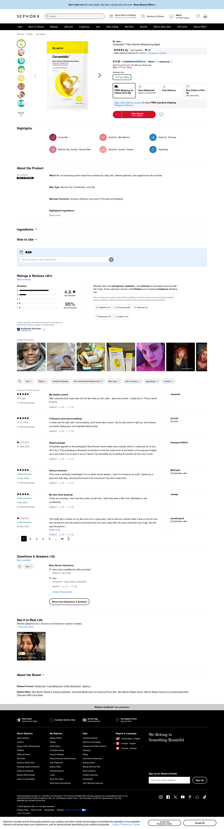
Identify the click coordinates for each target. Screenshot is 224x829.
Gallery (53, 742)
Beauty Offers (55, 766)
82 (62, 538)
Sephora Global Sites (26, 762)
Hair (98, 26)
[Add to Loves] (161, 114)
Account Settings (57, 754)
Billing (85, 754)
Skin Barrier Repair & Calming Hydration (51, 691)
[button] (110, 824)
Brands (143, 26)
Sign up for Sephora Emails (163, 773)
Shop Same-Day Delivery (60, 783)
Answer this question (62, 591)
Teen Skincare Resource (93, 783)
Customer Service (90, 738)
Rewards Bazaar (57, 770)
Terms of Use (36, 809)
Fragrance (84, 26)
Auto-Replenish (56, 762)
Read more (54, 529)
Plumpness (153, 53)
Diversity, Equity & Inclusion (28, 766)
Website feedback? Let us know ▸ (112, 707)
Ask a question (137, 50)
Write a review (24, 279)
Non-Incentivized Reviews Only (87, 381)
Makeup (54, 26)
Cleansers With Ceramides (30, 695)
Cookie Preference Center (126, 824)
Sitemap (60, 809)
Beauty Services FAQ (91, 766)
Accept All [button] (200, 822)
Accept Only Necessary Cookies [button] (164, 823)
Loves (52, 774)
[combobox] (74, 16)
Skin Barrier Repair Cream (130, 691)
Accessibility (88, 779)
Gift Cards (182, 26)
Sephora (86, 686)
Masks (29, 34)
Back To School (36, 26)
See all (21, 113)
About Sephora (23, 738)
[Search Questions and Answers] (19, 566)
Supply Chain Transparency (28, 746)
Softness (162, 53)
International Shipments (92, 758)
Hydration (143, 53)
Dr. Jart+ (117, 41)
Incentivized (66, 368)
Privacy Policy (22, 809)
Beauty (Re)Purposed (26, 774)
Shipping (86, 750)
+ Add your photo (25, 627)
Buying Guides (89, 762)
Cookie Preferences (73, 810)
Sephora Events (23, 754)
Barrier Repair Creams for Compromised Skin (166, 691)
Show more (54, 215)
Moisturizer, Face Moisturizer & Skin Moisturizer (58, 686)
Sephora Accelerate (25, 770)
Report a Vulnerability (26, 779)
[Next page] (68, 538)
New (20, 26)
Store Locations (89, 770)
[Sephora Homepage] (28, 16)
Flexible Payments (90, 774)
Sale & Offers (200, 26)
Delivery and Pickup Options (94, 746)
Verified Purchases (60, 381)
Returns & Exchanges (92, 742)
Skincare (68, 26)
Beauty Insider (56, 738)
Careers (20, 742)
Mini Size (129, 26)
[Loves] (198, 16)
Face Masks (40, 34)
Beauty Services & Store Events (63, 758)
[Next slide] (99, 75)
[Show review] (31, 357)
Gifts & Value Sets (162, 26)
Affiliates (20, 750)
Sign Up (200, 780)
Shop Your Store (56, 779)
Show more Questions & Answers (69, 601)
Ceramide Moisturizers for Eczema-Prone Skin (94, 691)
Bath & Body (112, 26)
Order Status (55, 746)
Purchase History (57, 750)
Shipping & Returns (124, 105)
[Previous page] (18, 538)
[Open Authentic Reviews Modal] (44, 329)
